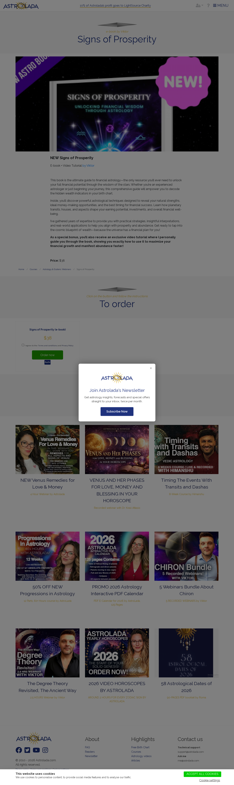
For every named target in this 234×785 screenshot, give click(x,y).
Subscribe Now (117, 411)
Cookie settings (209, 780)
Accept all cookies (202, 774)
